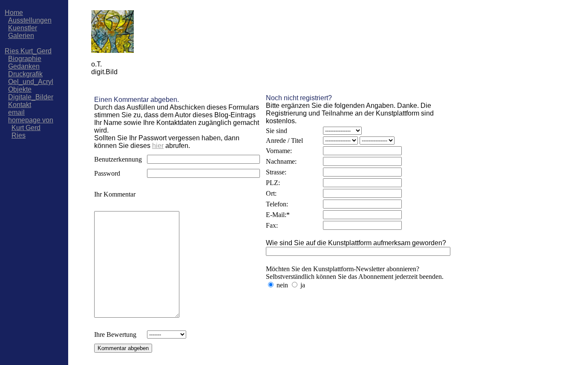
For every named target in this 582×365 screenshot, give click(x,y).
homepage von (30, 120)
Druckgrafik (25, 74)
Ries (19, 135)
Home (14, 12)
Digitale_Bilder (30, 97)
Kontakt (19, 104)
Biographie (24, 58)
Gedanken (24, 66)
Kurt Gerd (26, 127)
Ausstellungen (30, 20)
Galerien (21, 35)
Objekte (20, 89)
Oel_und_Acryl (30, 81)
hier (158, 145)
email (16, 112)
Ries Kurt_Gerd (28, 51)
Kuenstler (22, 28)
